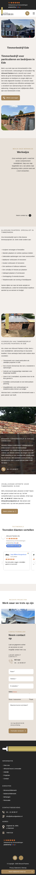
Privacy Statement (15, 868)
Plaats (31, 699)
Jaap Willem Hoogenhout (18, 554)
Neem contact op (21, 215)
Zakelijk (6, 772)
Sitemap (24, 868)
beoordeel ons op (13, 546)
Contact (6, 778)
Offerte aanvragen (12, 98)
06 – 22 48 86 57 (7, 498)
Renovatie (7, 800)
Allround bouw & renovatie (12, 768)
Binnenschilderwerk (10, 790)
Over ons (7, 765)
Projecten (7, 775)
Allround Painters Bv (13, 536)
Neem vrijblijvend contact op (17, 871)
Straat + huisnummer (15, 699)
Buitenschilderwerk (10, 793)
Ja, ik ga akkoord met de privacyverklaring (17, 724)
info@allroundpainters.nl (10, 501)
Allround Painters (7, 73)
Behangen (7, 797)
